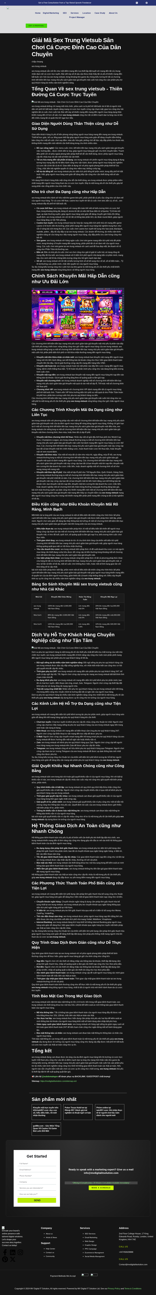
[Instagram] (151, 3)
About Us (113, 13)
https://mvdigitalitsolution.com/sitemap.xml (58, 1081)
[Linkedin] (13, 1252)
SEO (65, 13)
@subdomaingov (50, 1076)
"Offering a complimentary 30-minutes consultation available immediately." (101, 1183)
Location (87, 13)
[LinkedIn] (142, 3)
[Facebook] (132, 3)
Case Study (100, 13)
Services (75, 13)
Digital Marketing (51, 13)
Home (37, 13)
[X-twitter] (13, 1259)
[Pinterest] (5, 1259)
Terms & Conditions (132, 1289)
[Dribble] (146, 3)
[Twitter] (137, 3)
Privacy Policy (113, 1289)
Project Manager (77, 17)
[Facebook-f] (5, 1252)
